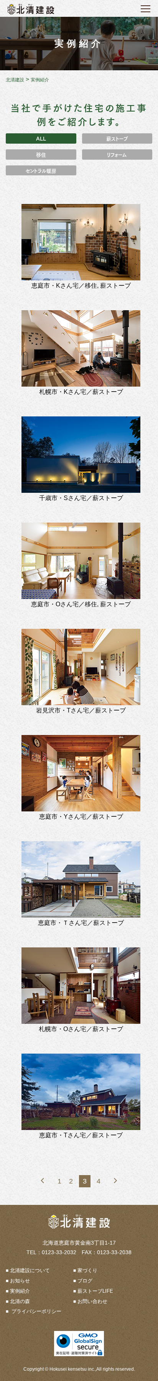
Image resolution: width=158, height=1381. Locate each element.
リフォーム (117, 154)
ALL (41, 138)
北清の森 (20, 1301)
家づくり (87, 1270)
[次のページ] (115, 1180)
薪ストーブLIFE (95, 1291)
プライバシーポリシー (35, 1311)
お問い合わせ (92, 1301)
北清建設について (30, 1270)
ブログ (84, 1281)
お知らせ (20, 1281)
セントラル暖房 (40, 170)
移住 (41, 154)
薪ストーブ (117, 138)
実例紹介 (20, 1291)
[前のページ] (42, 1180)
